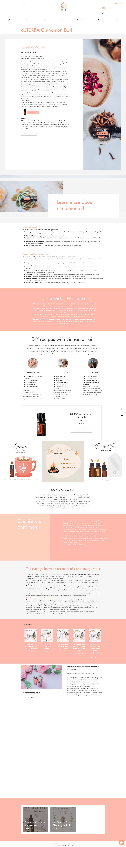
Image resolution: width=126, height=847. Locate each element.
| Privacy (58, 843)
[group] (63, 644)
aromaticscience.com (78, 544)
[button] (103, 7)
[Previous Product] (22, 635)
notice (54, 843)
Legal (51, 843)
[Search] (103, 14)
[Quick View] (30, 635)
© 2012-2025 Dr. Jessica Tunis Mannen (62, 845)
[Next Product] (104, 635)
